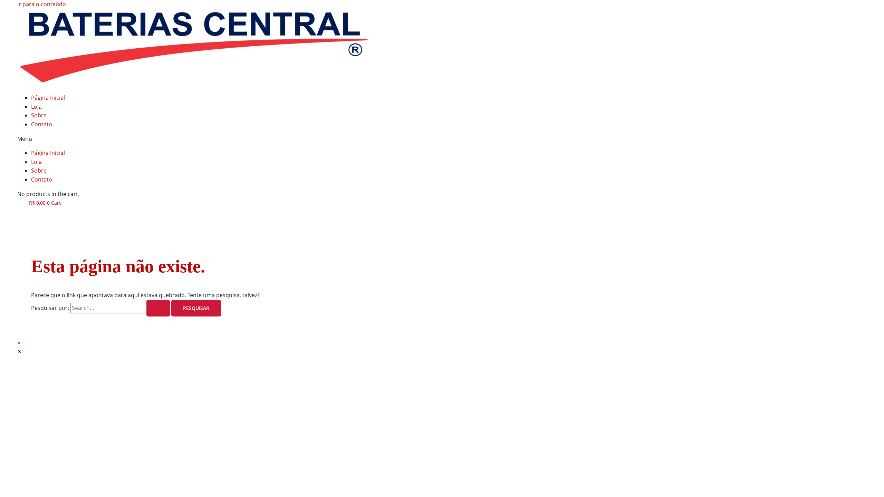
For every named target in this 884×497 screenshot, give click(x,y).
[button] (442, 139)
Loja (36, 106)
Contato (41, 124)
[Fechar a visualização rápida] (19, 351)
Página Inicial (48, 97)
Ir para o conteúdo (41, 4)
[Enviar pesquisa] (158, 308)
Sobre (39, 115)
